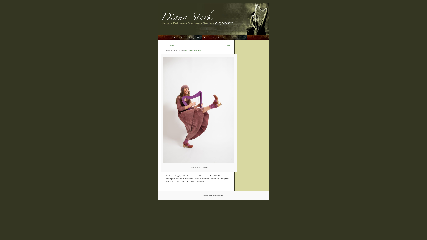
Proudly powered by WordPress (213, 195)
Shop (199, 38)
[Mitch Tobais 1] (198, 110)
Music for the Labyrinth (211, 38)
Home (169, 38)
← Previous (170, 45)
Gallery (191, 38)
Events (183, 38)
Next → (229, 45)
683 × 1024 (188, 50)
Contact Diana (227, 38)
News (176, 38)
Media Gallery (198, 50)
